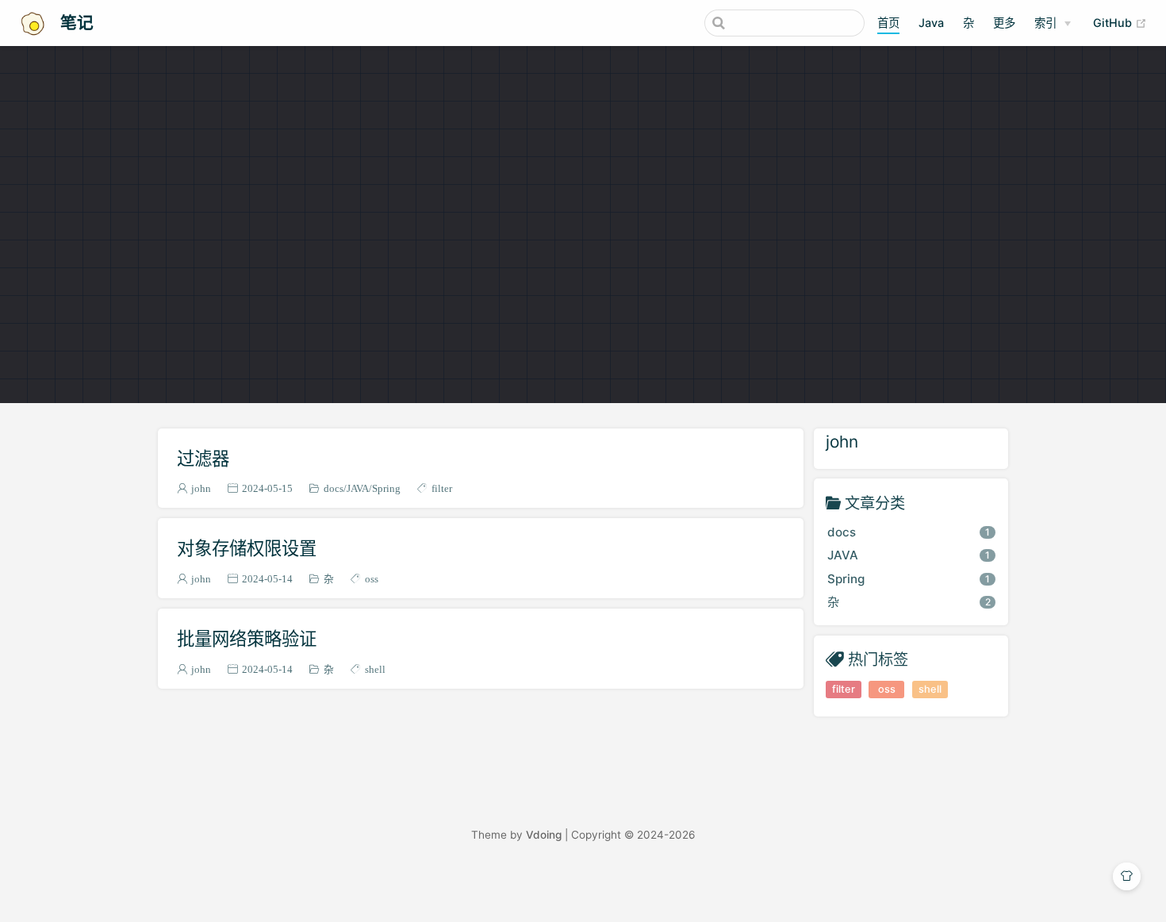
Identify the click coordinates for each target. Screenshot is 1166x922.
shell (375, 669)
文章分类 (875, 502)
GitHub (1120, 22)
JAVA (358, 488)
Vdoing (544, 834)
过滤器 (203, 458)
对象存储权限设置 (246, 548)
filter (441, 488)
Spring (386, 488)
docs (333, 488)
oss (371, 579)
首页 (888, 22)
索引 (1045, 22)
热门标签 (878, 659)
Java (931, 22)
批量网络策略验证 (246, 638)
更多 (1004, 22)
